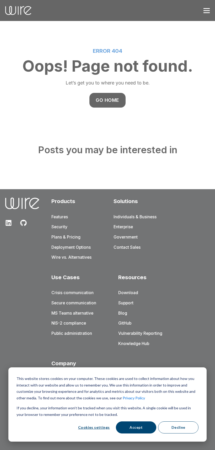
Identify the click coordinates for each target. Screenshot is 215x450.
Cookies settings (94, 427)
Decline (178, 427)
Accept (136, 427)
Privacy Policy (134, 398)
